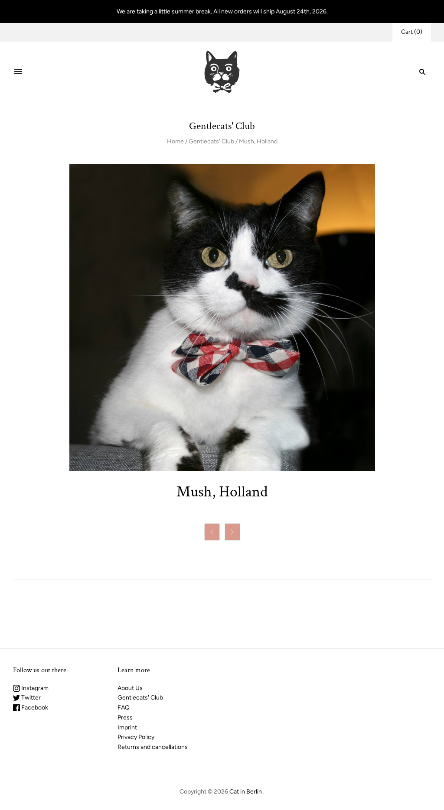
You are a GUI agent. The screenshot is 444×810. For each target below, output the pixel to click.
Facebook (34, 707)
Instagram (34, 688)
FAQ (124, 707)
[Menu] (18, 72)
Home (175, 141)
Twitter (30, 697)
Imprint (127, 727)
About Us (130, 688)
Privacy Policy (136, 737)
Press (125, 717)
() (411, 32)
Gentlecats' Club (211, 141)
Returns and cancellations (153, 747)
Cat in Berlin (245, 791)
